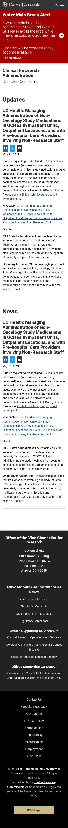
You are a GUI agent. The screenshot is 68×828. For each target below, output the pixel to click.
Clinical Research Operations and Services (34, 637)
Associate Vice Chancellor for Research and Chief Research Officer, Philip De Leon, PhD (34, 675)
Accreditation (34, 742)
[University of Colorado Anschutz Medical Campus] (31, 4)
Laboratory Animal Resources (34, 613)
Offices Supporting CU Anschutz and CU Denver (34, 589)
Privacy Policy (34, 720)
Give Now (34, 756)
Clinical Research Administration (21, 73)
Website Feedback (34, 706)
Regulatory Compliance (20, 81)
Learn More (12, 58)
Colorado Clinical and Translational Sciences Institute (34, 647)
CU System (34, 714)
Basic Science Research (34, 599)
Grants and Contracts (34, 606)
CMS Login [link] (34, 810)
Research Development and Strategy (34, 656)
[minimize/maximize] (61, 35)
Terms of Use (34, 728)
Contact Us (34, 699)
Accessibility (34, 735)
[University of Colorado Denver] (12, 4)
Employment (34, 749)
